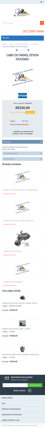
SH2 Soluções (33, 425)
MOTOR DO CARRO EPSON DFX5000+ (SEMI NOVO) (20, 354)
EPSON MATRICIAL (22, 44)
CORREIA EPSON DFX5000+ (13, 282)
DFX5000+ (34, 44)
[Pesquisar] (42, 23)
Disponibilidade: (15, 124)
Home (4, 44)
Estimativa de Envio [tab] (10, 153)
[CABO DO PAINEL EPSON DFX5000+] (22, 78)
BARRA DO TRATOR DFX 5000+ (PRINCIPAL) (18, 221)
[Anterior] (17, 50)
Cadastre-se (35, 385)
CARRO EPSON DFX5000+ (12, 251)
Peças (11, 44)
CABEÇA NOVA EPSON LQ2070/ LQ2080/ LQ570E (19, 303)
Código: (12, 121)
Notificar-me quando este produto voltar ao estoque (23, 132)
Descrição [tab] (7, 142)
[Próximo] (28, 50)
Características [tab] (8, 159)
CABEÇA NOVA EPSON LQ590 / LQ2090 (16, 329)
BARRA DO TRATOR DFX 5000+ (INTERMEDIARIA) (20, 190)
